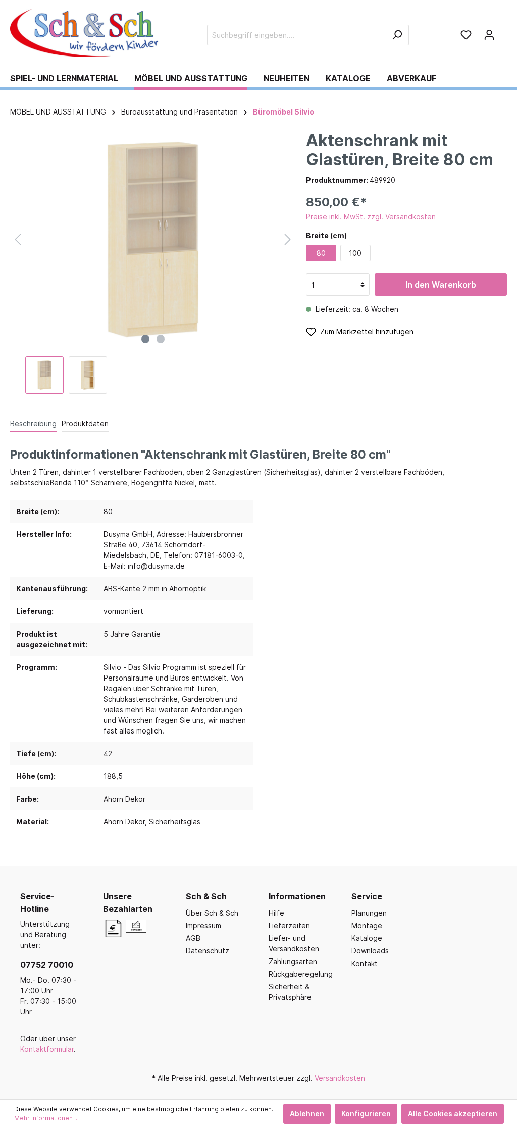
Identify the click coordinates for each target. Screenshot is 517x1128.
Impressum (203, 925)
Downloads (370, 950)
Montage (366, 925)
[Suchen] (397, 35)
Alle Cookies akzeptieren (452, 1113)
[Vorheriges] (17, 239)
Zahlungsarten (293, 961)
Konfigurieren (366, 1113)
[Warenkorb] (504, 31)
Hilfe (276, 913)
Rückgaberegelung (301, 974)
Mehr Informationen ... (46, 1118)
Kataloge (366, 938)
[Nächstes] (287, 239)
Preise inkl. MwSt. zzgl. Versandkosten (371, 216)
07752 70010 (46, 965)
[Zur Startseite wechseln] (86, 33)
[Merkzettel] (466, 34)
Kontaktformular (47, 1049)
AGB (193, 938)
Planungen (369, 913)
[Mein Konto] (489, 34)
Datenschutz (207, 950)
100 (355, 253)
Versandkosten (340, 1078)
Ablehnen (307, 1113)
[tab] (33, 423)
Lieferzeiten (289, 925)
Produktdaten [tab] (85, 423)
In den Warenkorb (440, 284)
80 (321, 253)
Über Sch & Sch (212, 913)
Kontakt (364, 963)
